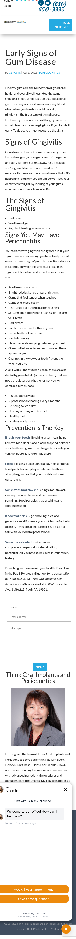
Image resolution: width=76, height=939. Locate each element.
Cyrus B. (15, 72)
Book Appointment (62, 24)
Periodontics (49, 72)
